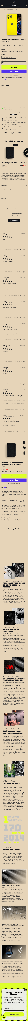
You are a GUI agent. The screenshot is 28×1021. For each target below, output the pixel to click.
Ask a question (5, 194)
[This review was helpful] (20, 295)
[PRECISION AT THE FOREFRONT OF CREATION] (14, 913)
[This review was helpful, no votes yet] (20, 249)
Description (4, 185)
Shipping (10, 51)
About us (3, 198)
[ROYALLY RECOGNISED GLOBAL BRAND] (14, 952)
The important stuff (6, 985)
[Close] (25, 990)
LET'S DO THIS (14, 1014)
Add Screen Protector (6, 60)
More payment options (14, 75)
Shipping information (6, 189)
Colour (3, 54)
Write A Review (14, 220)
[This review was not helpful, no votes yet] (23, 249)
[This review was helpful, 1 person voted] (21, 271)
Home (2, 9)
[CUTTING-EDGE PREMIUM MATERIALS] (14, 876)
